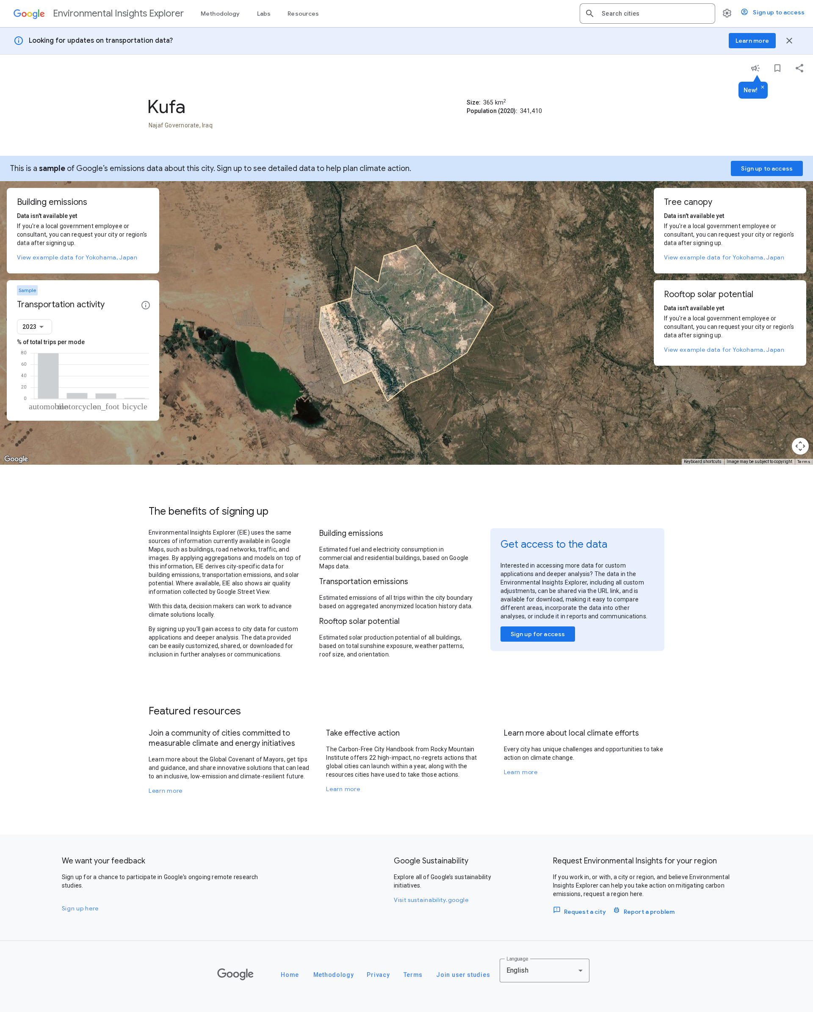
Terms (804, 461)
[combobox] (655, 13)
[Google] (235, 974)
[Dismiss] (762, 88)
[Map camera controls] (800, 446)
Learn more (166, 790)
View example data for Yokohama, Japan (77, 257)
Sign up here (80, 908)
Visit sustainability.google (431, 900)
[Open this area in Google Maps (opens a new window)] (16, 459)
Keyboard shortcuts (703, 461)
